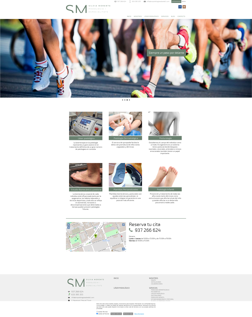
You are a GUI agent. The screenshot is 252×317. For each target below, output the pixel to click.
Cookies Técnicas (103, 312)
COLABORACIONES (157, 284)
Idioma (184, 1)
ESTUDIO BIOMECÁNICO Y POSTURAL (162, 299)
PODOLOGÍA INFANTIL (157, 297)
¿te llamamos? (176, 1)
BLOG (173, 16)
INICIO (129, 16)
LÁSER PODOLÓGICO (151, 16)
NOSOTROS (138, 16)
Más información (139, 314)
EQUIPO (153, 280)
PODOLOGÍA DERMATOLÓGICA (160, 290)
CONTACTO (181, 16)
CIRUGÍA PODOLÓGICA (157, 293)
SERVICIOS (165, 16)
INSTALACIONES (156, 282)
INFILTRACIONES (156, 295)
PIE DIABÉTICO (155, 292)
